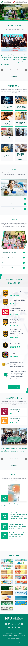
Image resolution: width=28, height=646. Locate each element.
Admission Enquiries (7, 635)
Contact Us (20, 633)
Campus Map (16, 635)
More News (14, 76)
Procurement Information (11, 633)
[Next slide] (26, 70)
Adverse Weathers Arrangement (14, 638)
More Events (14, 546)
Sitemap (23, 635)
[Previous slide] (2, 70)
